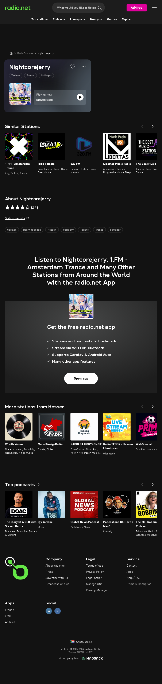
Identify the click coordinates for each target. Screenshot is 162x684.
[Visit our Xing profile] (57, 611)
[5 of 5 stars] (27, 207)
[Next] (152, 125)
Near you (96, 19)
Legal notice (94, 578)
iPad (8, 616)
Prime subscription (139, 584)
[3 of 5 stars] (17, 207)
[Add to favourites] (72, 66)
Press (49, 571)
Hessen (52, 230)
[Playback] (80, 97)
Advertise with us (57, 578)
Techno (15, 75)
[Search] (99, 7)
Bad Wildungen (32, 230)
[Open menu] (154, 7)
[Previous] (142, 125)
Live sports (77, 19)
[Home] (11, 53)
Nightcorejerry (44, 100)
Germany (68, 230)
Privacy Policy (95, 571)
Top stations (39, 19)
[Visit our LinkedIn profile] (48, 611)
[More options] (83, 66)
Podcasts (59, 19)
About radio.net (56, 565)
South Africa (83, 642)
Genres (112, 19)
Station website (15, 218)
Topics (126, 19)
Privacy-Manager (97, 590)
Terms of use (94, 565)
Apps (130, 571)
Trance (30, 75)
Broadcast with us (57, 584)
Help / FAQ (133, 578)
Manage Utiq (94, 584)
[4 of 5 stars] (22, 207)
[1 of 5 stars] (7, 207)
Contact (132, 565)
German (11, 230)
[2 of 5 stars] (12, 207)
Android (10, 622)
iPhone (9, 609)
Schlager (46, 75)
